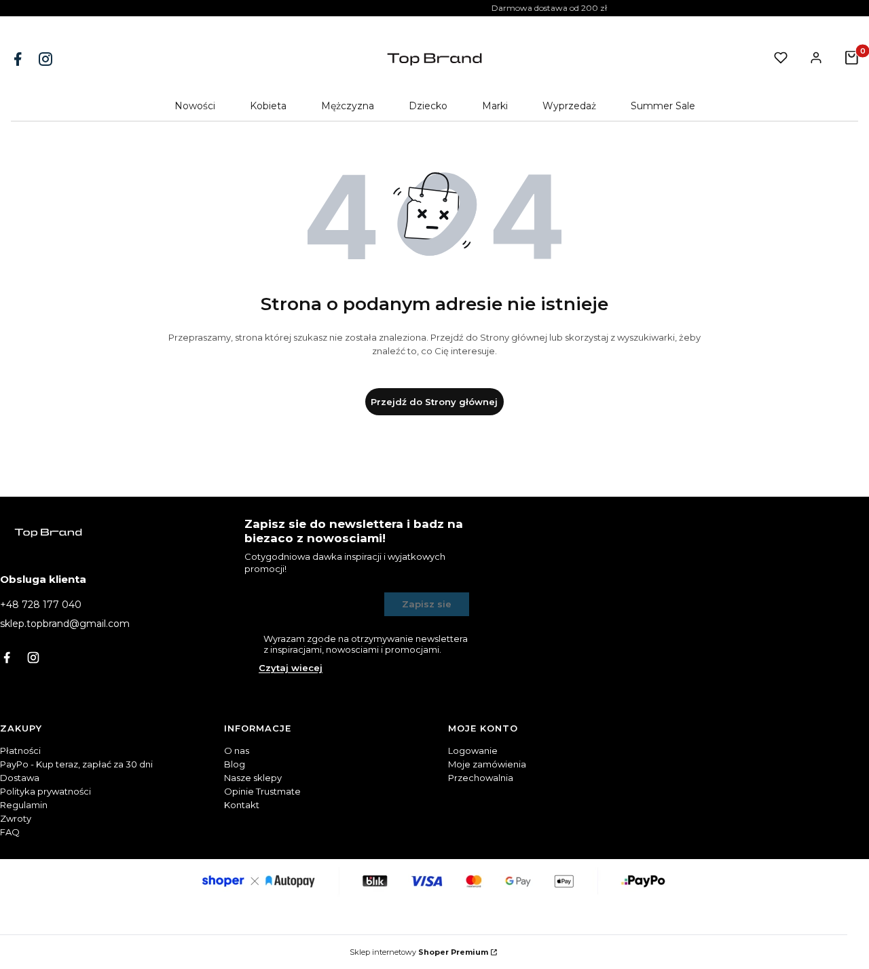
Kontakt (241, 804)
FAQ (10, 831)
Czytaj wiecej (290, 667)
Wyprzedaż (569, 106)
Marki (495, 106)
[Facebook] (19, 59)
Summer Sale (663, 106)
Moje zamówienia (487, 764)
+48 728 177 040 (40, 604)
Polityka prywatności (45, 791)
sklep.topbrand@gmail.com (65, 624)
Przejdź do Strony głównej (434, 401)
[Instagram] (47, 59)
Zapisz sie (426, 603)
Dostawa (19, 777)
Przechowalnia (480, 777)
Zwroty (15, 818)
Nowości (194, 106)
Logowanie (473, 750)
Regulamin (24, 804)
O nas (236, 750)
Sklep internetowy (419, 952)
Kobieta (268, 106)
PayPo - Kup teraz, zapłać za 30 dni (76, 764)
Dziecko (428, 106)
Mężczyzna (347, 106)
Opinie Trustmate (262, 791)
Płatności (20, 750)
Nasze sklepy (253, 777)
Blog (234, 764)
